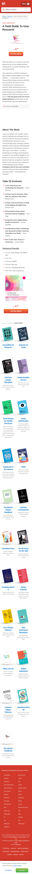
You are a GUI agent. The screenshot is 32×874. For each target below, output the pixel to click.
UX (5, 820)
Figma (20, 791)
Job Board (15, 854)
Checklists (6, 781)
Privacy (20, 804)
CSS (19, 781)
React (5, 807)
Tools (19, 814)
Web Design (21, 823)
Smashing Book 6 (8, 588)
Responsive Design (23, 807)
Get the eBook (16, 54)
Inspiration (21, 797)
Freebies (6, 794)
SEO (19, 810)
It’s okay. (22, 870)
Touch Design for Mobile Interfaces (8, 421)
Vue (19, 820)
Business (6, 778)
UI (4, 817)
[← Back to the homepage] (3, 4)
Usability (20, 817)
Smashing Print (8, 548)
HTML (20, 794)
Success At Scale (23, 346)
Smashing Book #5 (23, 708)
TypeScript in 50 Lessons (8, 468)
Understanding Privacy (23, 378)
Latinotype (18, 844)
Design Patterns (8, 788)
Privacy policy (5, 851)
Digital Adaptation (23, 670)
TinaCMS (25, 840)
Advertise (9, 854)
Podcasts (21, 854)
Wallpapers (7, 823)
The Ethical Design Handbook (8, 509)
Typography (7, 814)
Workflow (6, 827)
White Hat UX (8, 668)
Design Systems (23, 588)
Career (20, 778)
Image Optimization (23, 420)
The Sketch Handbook (8, 749)
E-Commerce (7, 791)
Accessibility (7, 775)
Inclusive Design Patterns (8, 709)
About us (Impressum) (23, 848)
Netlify (20, 840)
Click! (23, 467)
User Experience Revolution (23, 630)
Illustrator (6, 797)
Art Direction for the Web (23, 550)
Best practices (21, 775)
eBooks (9, 16)
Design (20, 784)
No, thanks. (8, 870)
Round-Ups (7, 810)
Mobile (20, 801)
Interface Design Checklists (8, 379)
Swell (16, 842)
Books (4, 16)
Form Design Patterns (8, 629)
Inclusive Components (23, 508)
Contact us (13, 848)
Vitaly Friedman (12, 837)
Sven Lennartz (22, 837)
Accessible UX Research (8, 346)
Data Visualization (9, 784)
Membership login (15, 851)
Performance (7, 804)
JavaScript (6, 801)
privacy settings (17, 865)
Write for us (6, 848)
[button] (28, 9)
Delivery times (24, 851)
